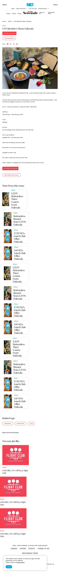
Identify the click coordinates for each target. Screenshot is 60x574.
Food (31, 423)
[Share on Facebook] (14, 44)
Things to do (42, 13)
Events (19, 13)
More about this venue (11, 175)
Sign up (55, 4)
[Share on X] (11, 44)
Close (8, 566)
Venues (8, 13)
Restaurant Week (51, 13)
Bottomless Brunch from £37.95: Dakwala (20, 220)
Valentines (7, 423)
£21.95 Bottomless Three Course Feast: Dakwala (17, 200)
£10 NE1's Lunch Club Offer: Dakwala (20, 254)
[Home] (30, 4)
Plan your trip (33, 8)
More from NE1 (42, 8)
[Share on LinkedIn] (17, 44)
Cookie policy (20, 562)
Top (55, 570)
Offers (14, 13)
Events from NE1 (20, 8)
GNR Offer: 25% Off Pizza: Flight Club (15, 471)
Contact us (50, 564)
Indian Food (20, 423)
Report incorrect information (10, 432)
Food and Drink (9, 38)
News (13, 8)
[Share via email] (7, 44)
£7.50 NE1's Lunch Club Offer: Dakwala (19, 237)
